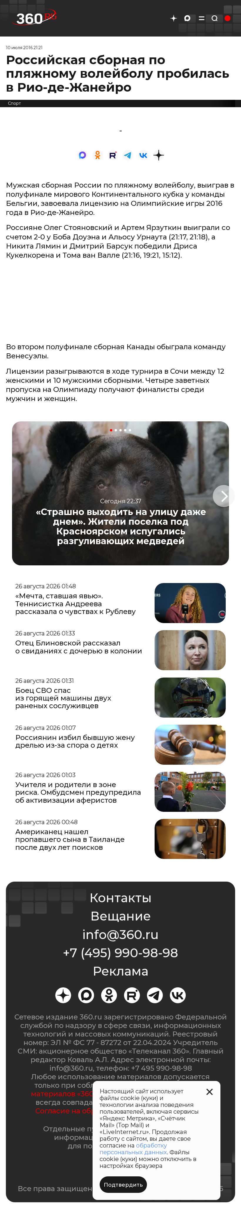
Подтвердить (123, 1185)
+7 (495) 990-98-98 (120, 953)
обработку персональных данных (133, 1149)
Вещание (120, 916)
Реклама (120, 971)
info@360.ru (120, 934)
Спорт (14, 103)
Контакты (120, 898)
